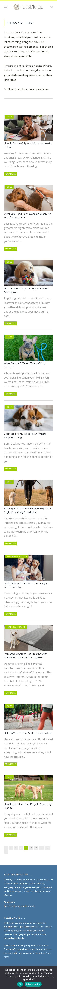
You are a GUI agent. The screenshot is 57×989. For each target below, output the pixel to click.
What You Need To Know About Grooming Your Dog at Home (27, 215)
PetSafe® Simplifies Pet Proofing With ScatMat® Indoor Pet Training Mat (25, 656)
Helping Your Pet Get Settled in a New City (28, 733)
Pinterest (8, 906)
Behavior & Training (17, 556)
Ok (20, 984)
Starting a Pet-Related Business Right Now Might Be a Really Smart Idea (28, 510)
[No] (53, 977)
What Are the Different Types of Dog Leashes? (24, 365)
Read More (10, 173)
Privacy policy (33, 984)
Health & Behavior (16, 627)
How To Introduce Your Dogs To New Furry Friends (27, 806)
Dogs (9, 116)
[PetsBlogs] (28, 6)
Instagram (19, 906)
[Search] (51, 7)
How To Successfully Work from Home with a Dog (28, 145)
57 (47, 847)
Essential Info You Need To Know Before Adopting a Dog (26, 435)
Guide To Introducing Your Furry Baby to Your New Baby (26, 585)
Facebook (30, 906)
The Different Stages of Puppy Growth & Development (26, 290)
